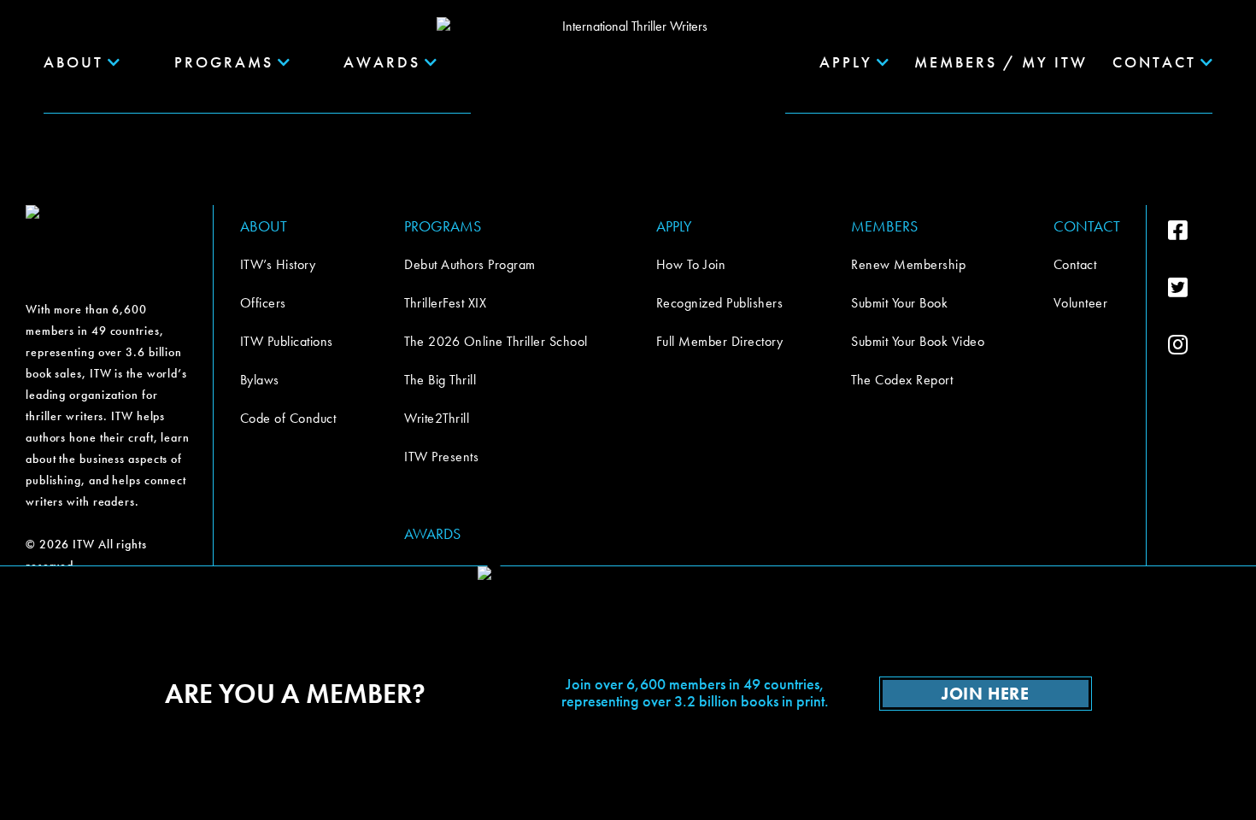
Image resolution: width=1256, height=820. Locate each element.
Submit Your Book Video (917, 341)
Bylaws (259, 380)
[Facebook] (1199, 230)
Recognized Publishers (720, 303)
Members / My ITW (1001, 62)
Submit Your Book (899, 303)
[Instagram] (1199, 345)
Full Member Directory (720, 341)
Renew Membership (908, 264)
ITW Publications (286, 341)
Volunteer (1081, 303)
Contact (1075, 264)
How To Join (691, 264)
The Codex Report (902, 380)
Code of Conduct (288, 418)
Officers (263, 303)
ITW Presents (441, 457)
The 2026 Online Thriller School (496, 341)
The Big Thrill (440, 380)
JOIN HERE (985, 693)
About (73, 62)
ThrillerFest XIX (445, 303)
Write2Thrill (436, 418)
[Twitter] (1199, 287)
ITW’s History (278, 264)
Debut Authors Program (470, 264)
